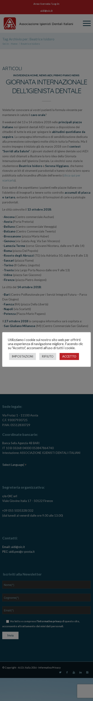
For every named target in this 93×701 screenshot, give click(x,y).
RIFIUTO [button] (47, 356)
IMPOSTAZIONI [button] (22, 356)
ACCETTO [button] (69, 356)
